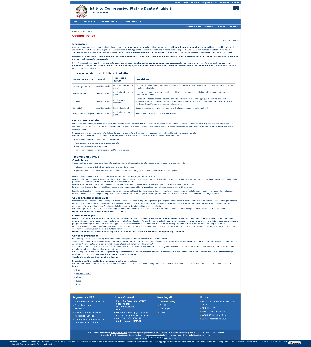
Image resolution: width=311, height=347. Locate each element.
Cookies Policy (167, 302)
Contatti (177, 3)
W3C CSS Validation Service (215, 315)
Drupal (141, 338)
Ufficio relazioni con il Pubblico (89, 302)
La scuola (86, 22)
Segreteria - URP (105, 22)
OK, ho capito (294, 343)
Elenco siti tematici (229, 3)
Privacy (163, 312)
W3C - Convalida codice (213, 311)
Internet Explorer (83, 274)
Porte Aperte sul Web (119, 333)
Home (75, 22)
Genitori (221, 27)
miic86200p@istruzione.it (136, 312)
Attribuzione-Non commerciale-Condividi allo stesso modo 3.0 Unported (163, 335)
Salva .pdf (226, 41)
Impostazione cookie (155, 337)
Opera (79, 284)
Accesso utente (191, 3)
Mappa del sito (209, 3)
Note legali (165, 309)
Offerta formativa (128, 22)
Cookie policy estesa (46, 344)
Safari (78, 281)
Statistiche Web (209, 308)
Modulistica (79, 309)
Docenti (209, 27)
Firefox (79, 270)
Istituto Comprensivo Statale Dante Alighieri (130, 8)
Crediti (163, 305)
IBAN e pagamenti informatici (88, 312)
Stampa (235, 41)
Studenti (233, 27)
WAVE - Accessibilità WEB (214, 319)
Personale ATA (194, 27)
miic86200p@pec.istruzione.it (136, 315)
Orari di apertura (82, 305)
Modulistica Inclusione (85, 316)
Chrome (79, 277)
